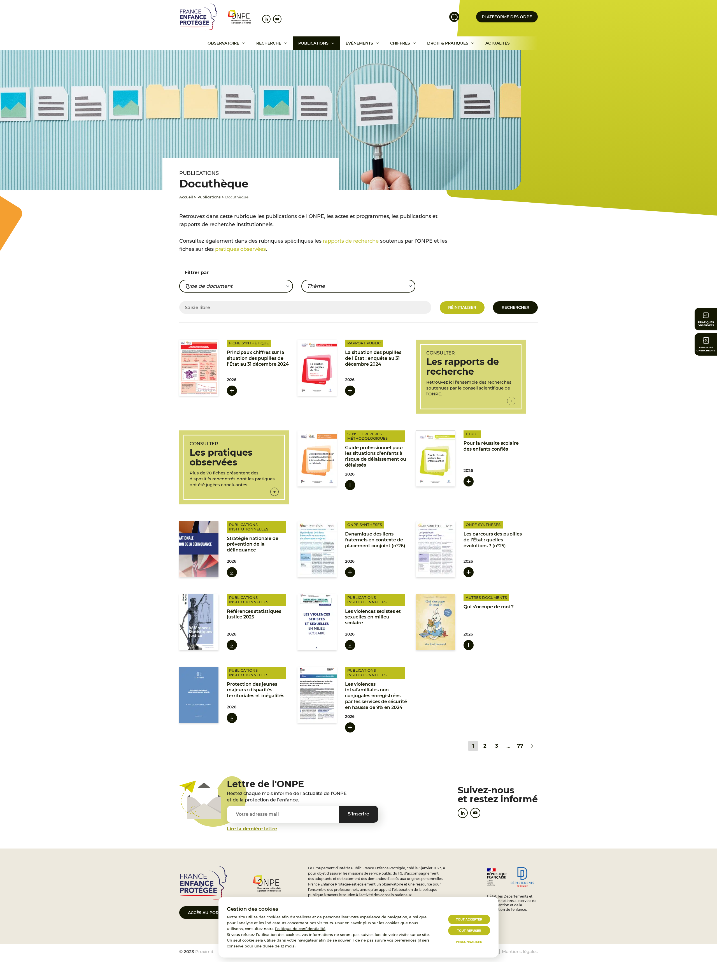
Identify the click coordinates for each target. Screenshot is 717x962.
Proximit (204, 951)
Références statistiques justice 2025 (254, 614)
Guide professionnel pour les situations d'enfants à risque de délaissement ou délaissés (375, 456)
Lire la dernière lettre (252, 828)
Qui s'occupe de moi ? (489, 606)
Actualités (497, 43)
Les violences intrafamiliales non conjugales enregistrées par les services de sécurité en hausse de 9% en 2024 (376, 695)
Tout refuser (469, 930)
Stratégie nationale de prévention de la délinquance (252, 544)
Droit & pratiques (447, 43)
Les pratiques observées (221, 457)
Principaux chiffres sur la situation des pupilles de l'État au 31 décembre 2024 (258, 358)
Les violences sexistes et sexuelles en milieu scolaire (373, 617)
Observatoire (223, 43)
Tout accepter (469, 919)
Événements (359, 43)
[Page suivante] (532, 746)
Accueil (186, 197)
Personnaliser (469, 942)
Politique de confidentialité (300, 928)
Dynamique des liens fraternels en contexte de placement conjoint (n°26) (375, 539)
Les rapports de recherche (462, 366)
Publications (313, 43)
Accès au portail (207, 912)
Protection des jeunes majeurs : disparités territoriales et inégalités (255, 690)
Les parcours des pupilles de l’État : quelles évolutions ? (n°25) (493, 539)
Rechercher (515, 307)
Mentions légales (520, 951)
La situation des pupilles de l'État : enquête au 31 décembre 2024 (373, 358)
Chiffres (400, 43)
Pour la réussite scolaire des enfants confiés (491, 446)
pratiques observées (240, 249)
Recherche (268, 43)
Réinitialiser (462, 307)
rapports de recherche (351, 241)
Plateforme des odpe (507, 16)
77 (520, 746)
